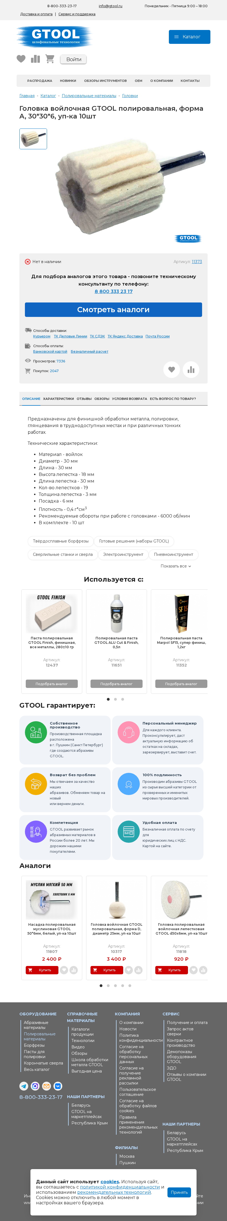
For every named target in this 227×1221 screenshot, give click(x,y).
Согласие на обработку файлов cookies (138, 1105)
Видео (78, 1047)
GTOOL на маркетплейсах (86, 1114)
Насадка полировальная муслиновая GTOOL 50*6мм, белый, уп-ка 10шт (51, 928)
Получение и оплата (187, 1022)
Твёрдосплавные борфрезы (61, 541)
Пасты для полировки (34, 1054)
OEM (138, 81)
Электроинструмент (123, 554)
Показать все (174, 566)
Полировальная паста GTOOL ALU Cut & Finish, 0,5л (116, 642)
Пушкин (127, 1162)
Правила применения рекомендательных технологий (138, 1125)
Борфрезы (34, 1045)
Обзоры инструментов (105, 81)
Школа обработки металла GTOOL (89, 1062)
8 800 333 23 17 (114, 291)
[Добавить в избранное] (171, 369)
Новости (127, 1028)
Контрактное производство (181, 1043)
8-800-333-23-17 (62, 6)
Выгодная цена (86, 1071)
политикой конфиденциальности (120, 1187)
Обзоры (79, 1053)
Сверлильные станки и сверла (63, 554)
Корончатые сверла (43, 1063)
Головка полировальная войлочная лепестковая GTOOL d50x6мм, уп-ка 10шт (181, 928)
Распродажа (39, 81)
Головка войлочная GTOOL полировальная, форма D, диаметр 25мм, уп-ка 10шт (116, 928)
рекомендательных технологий (114, 1192)
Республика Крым (89, 1123)
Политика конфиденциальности (139, 1038)
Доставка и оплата (36, 14)
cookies (109, 1181)
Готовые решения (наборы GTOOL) (134, 541)
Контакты (190, 81)
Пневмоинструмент (173, 554)
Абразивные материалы (36, 1025)
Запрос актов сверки (180, 1031)
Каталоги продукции (82, 1032)
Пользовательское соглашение (137, 1092)
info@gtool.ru (110, 6)
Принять (179, 1192)
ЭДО (171, 1068)
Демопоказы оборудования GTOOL (181, 1056)
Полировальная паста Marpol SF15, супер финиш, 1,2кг (181, 642)
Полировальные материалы (40, 1036)
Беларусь (80, 1105)
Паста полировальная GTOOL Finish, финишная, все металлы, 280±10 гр (52, 642)
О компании (161, 81)
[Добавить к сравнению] (191, 369)
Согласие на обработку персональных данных (133, 1054)
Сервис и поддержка (77, 14)
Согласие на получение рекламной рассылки (131, 1076)
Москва (127, 1156)
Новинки (68, 81)
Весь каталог (37, 1069)
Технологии (82, 1040)
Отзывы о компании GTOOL (186, 1077)
